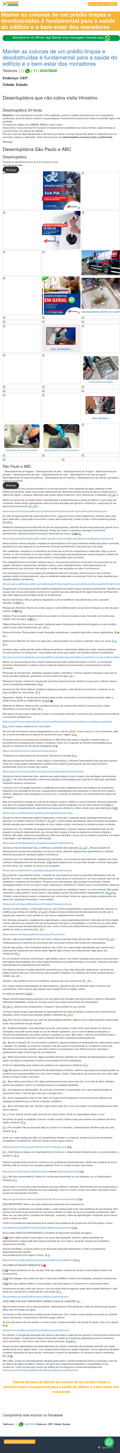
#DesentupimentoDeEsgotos (17, 843)
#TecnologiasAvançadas (43, 843)
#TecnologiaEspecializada (40, 870)
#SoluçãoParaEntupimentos (70, 771)
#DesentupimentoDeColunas (17, 511)
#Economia (86, 721)
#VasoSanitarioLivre (62, 904)
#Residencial (26, 583)
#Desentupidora (40, 1171)
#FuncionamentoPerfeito (65, 1199)
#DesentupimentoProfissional (17, 934)
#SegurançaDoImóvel (102, 538)
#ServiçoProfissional (80, 511)
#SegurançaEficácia (102, 721)
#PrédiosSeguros (98, 511)
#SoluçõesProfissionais (55, 583)
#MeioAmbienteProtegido (39, 904)
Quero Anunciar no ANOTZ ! (103, 4)
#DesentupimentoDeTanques (17, 771)
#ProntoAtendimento (56, 1146)
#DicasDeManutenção (14, 1296)
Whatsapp (11, 169)
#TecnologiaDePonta (100, 583)
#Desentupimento (11, 583)
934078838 (30, 1424)
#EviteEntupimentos (34, 1296)
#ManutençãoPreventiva (80, 538)
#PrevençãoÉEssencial (63, 1260)
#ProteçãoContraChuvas (56, 538)
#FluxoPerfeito (57, 934)
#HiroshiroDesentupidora (44, 750)
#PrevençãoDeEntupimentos (61, 657)
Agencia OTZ (107, 1447)
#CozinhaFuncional (62, 870)
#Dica (5, 1227)
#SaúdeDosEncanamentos (40, 721)
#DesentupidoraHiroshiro (33, 1146)
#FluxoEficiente (62, 511)
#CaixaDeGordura (12, 1330)
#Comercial (38, 583)
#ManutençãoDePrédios (43, 511)
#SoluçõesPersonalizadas (41, 812)
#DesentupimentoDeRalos (16, 538)
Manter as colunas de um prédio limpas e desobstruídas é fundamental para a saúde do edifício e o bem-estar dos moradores (60, 57)
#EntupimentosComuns (14, 657)
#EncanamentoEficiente (78, 583)
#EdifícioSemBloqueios (43, 1370)
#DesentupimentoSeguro (15, 904)
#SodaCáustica (15, 1227)
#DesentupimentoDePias (15, 870)
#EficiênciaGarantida (68, 1171)
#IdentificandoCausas (36, 657)
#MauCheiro (9, 750)
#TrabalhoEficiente (64, 843)
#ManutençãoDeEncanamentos (91, 657)
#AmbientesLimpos (63, 812)
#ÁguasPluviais (36, 538)
